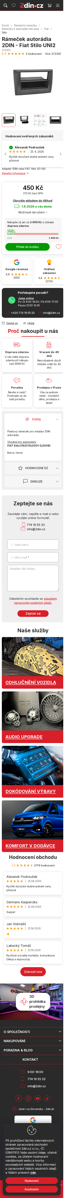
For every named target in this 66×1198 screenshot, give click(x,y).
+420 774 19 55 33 (23, 312)
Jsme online (26, 298)
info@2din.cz (51, 312)
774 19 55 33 (36, 525)
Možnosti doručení (31, 212)
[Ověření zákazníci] (49, 271)
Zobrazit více (33, 972)
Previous (5, 154)
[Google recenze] (17, 271)
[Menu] (57, 5)
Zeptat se (33, 613)
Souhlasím (32, 1189)
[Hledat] (5, 5)
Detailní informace (13, 173)
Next (60, 154)
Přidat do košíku (27, 247)
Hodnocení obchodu (33, 857)
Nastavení (31, 1181)
